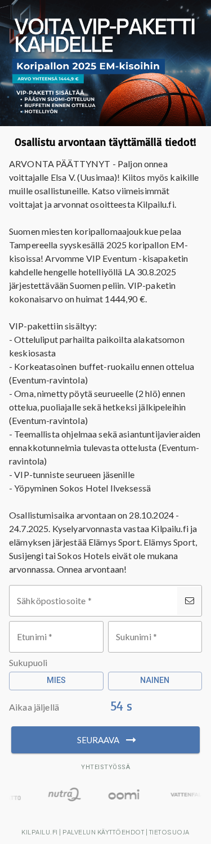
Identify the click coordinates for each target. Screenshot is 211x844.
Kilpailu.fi (39, 832)
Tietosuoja (169, 832)
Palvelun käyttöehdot (103, 832)
